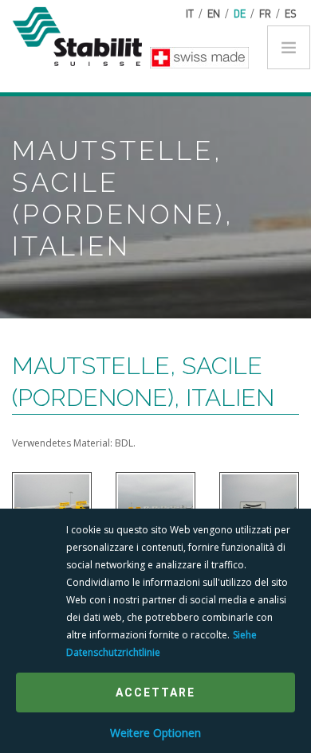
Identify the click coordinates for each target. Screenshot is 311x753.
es (290, 13)
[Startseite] (84, 34)
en (213, 13)
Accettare (155, 692)
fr (265, 13)
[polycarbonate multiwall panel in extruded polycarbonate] (52, 506)
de (239, 13)
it (189, 13)
